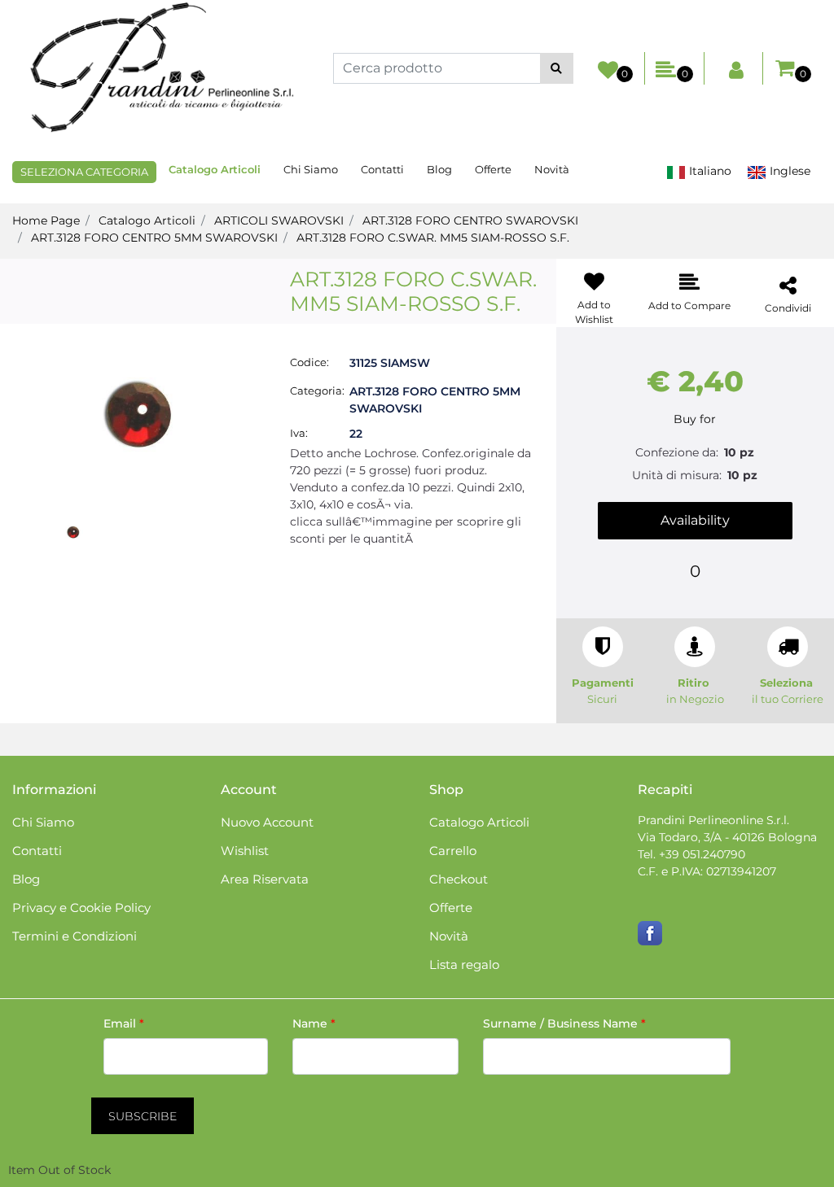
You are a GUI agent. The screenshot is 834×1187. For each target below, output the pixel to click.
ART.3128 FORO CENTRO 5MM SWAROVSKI (154, 237)
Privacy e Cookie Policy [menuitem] (81, 907)
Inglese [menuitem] (788, 171)
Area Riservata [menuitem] (265, 879)
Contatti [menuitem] (382, 169)
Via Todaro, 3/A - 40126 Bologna (727, 837)
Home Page (46, 220)
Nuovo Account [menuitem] (267, 822)
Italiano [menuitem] (708, 171)
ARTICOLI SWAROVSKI (279, 220)
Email (123, 1023)
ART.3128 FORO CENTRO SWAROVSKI (470, 220)
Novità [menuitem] (551, 169)
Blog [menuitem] (439, 169)
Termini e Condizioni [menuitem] (74, 936)
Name (314, 1023)
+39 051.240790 (702, 854)
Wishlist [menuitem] (245, 850)
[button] (556, 68)
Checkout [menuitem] (458, 879)
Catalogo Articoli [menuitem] (215, 169)
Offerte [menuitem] (493, 169)
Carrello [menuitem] (452, 850)
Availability (695, 520)
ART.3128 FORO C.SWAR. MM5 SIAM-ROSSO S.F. (432, 237)
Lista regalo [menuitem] (464, 964)
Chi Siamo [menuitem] (310, 169)
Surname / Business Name (564, 1023)
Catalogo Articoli (147, 220)
